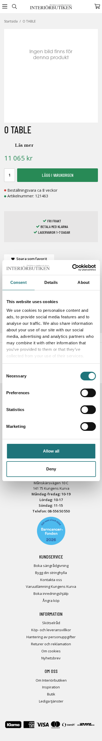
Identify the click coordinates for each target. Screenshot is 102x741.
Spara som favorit (31, 258)
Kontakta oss (51, 579)
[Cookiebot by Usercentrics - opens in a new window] (73, 267)
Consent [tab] (18, 282)
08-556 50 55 (58, 511)
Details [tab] (51, 282)
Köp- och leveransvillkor (51, 629)
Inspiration (51, 687)
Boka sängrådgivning (51, 565)
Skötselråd (51, 622)
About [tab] (83, 282)
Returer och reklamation (51, 643)
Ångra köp (51, 600)
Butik (51, 694)
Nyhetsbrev (51, 658)
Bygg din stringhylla (51, 572)
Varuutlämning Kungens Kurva (51, 586)
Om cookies (51, 651)
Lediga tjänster (51, 701)
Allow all (51, 451)
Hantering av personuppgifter (51, 636)
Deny (51, 469)
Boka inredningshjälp (51, 593)
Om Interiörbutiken (51, 680)
